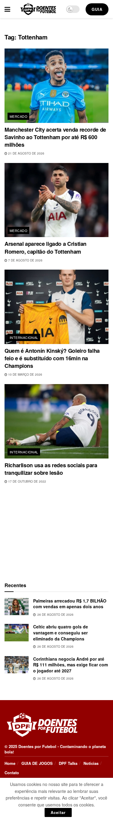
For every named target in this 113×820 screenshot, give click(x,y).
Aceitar (58, 812)
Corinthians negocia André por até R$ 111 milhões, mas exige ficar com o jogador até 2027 (70, 665)
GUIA (97, 9)
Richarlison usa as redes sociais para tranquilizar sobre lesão (51, 469)
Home (10, 763)
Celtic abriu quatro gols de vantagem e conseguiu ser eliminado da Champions (60, 632)
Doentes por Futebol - (38, 746)
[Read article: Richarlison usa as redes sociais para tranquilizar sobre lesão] (56, 421)
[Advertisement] (56, 531)
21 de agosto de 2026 (25, 153)
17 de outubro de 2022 (26, 481)
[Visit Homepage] (38, 9)
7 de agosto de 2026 (24, 260)
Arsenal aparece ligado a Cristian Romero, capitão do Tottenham (45, 247)
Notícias (91, 763)
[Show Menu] (7, 9)
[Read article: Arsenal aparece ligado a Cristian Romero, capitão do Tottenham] (56, 200)
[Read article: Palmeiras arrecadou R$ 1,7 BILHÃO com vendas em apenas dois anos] (17, 606)
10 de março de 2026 (24, 374)
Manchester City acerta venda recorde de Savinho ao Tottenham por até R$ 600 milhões (55, 137)
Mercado (18, 116)
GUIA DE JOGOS (37, 763)
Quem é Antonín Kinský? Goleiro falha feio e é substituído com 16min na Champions (52, 358)
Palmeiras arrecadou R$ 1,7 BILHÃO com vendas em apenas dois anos (69, 604)
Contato (12, 772)
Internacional (24, 337)
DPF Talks (68, 763)
